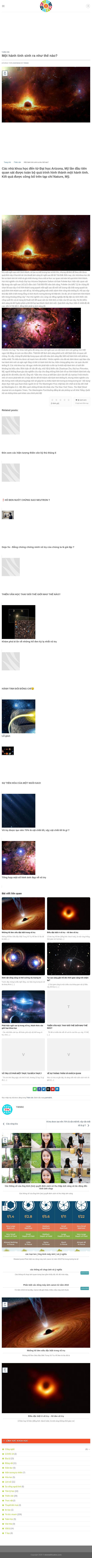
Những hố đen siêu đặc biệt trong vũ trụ (46, 1350)
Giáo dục (9, 1468)
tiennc (26, 63)
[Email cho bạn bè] (48, 1089)
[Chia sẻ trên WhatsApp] (35, 1089)
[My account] (88, 6)
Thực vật (9, 1501)
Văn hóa (8, 1524)
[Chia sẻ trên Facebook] (39, 1089)
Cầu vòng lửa (12, 1124)
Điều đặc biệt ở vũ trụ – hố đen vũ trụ (46, 1416)
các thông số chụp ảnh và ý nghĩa (46, 1269)
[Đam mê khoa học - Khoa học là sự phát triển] (46, 6)
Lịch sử (8, 1482)
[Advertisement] (46, 33)
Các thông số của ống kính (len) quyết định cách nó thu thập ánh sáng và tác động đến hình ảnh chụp (46, 1187)
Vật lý (7, 1528)
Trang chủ (7, 162)
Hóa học (8, 1477)
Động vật (9, 1463)
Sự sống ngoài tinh (13, 1487)
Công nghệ (9, 1449)
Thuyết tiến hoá (11, 1505)
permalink (48, 1098)
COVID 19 (9, 1454)
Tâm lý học (9, 1491)
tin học (8, 1510)
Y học (7, 1533)
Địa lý (7, 1459)
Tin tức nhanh (11, 1514)
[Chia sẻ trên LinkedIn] (57, 1089)
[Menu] (3, 6)
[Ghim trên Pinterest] (53, 1089)
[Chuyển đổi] (89, 1449)
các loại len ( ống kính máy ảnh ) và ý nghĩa (46, 1254)
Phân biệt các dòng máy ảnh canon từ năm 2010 (46, 1285)
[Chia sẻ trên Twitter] (44, 1089)
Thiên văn (5, 52)
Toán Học (9, 1519)
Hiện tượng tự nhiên (13, 1473)
